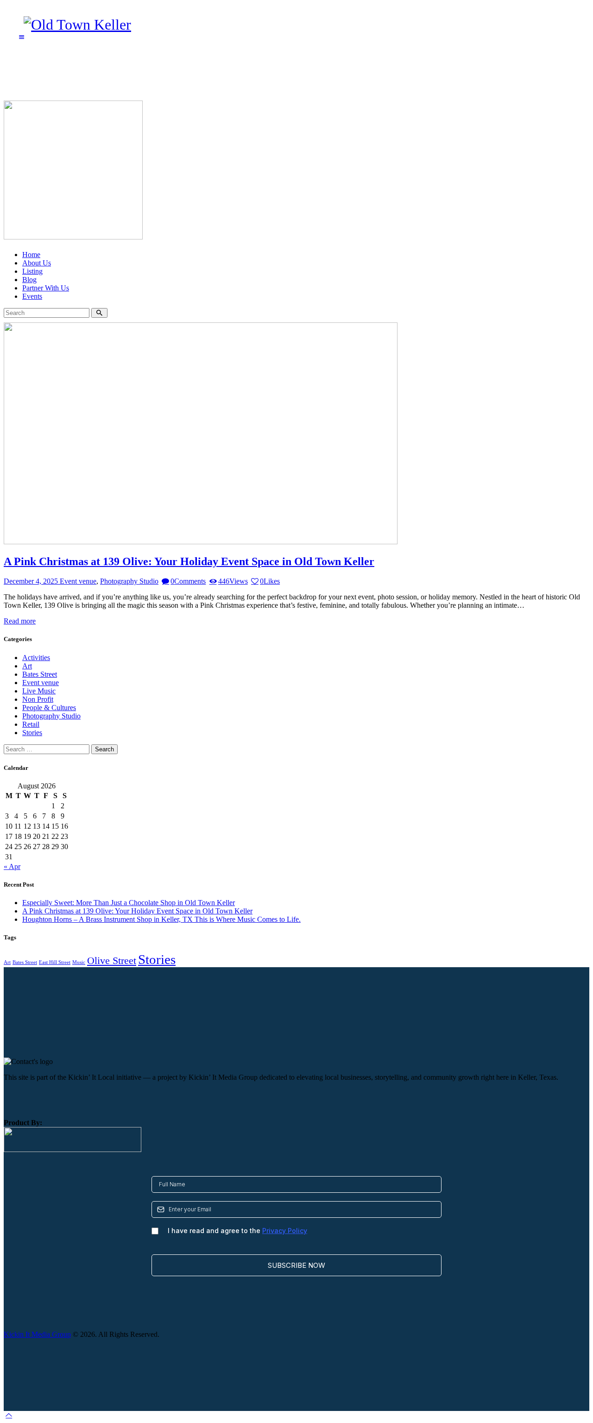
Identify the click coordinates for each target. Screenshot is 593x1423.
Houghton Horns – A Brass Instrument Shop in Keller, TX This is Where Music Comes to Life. (161, 919)
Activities (36, 657)
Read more (20, 621)
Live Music (39, 691)
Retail (30, 724)
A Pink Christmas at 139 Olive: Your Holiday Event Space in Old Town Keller (189, 561)
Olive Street (111, 960)
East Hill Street (54, 962)
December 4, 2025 (32, 581)
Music (78, 962)
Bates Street (39, 674)
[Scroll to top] (9, 1415)
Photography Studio (129, 581)
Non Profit (37, 699)
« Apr (12, 866)
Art (27, 666)
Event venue (78, 581)
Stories (32, 733)
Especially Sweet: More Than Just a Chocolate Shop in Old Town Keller (128, 903)
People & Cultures (49, 708)
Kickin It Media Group (37, 1334)
